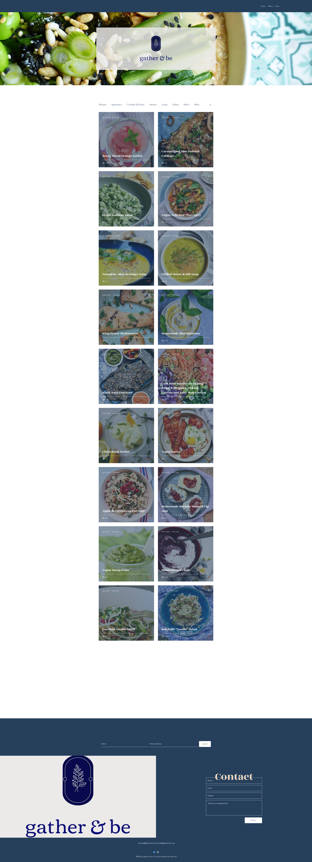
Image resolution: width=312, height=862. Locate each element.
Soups (165, 104)
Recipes (102, 104)
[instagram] (158, 852)
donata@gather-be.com (147, 843)
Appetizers (116, 104)
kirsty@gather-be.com (166, 843)
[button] (210, 105)
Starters (153, 104)
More (197, 104)
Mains (186, 104)
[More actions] (150, 117)
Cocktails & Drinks (135, 104)
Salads (176, 104)
